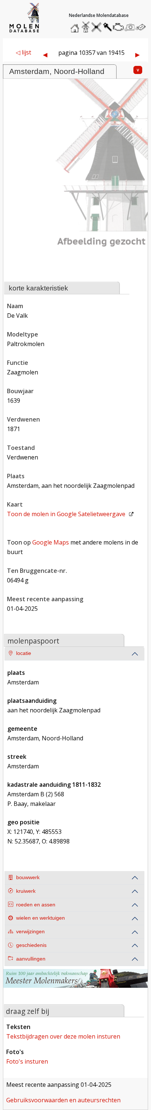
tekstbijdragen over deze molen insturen (63, 1036)
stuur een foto (130, 27)
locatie (23, 653)
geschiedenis (31, 945)
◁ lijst (23, 52)
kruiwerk (26, 891)
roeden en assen (35, 905)
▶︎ (137, 54)
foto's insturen (27, 1061)
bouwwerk (28, 877)
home (76, 25)
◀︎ (45, 54)
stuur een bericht (142, 27)
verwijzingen (30, 931)
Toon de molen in (66, 514)
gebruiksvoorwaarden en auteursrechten (63, 1100)
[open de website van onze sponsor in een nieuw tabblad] (75, 983)
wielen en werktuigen (40, 918)
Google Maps (50, 542)
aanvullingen (30, 959)
